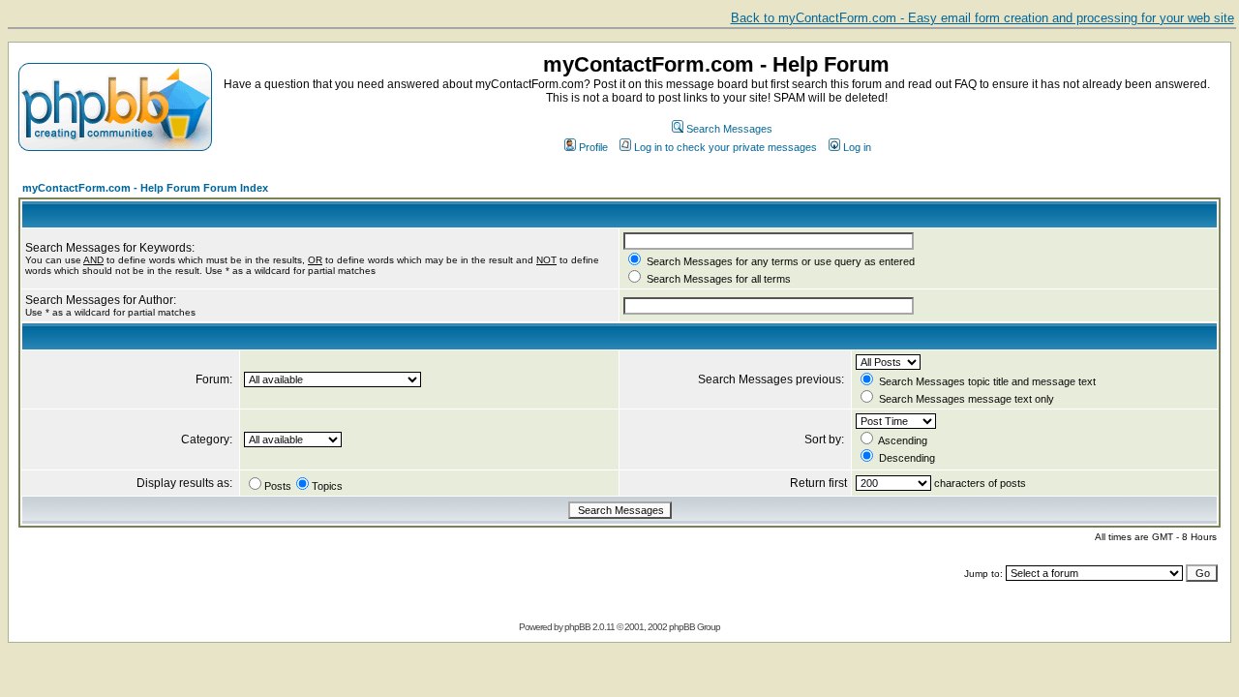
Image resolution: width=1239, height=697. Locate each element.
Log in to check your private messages (725, 147)
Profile (593, 147)
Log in (857, 147)
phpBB (577, 626)
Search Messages (729, 129)
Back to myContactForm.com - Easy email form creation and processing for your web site (982, 18)
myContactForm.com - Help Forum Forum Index (145, 188)
